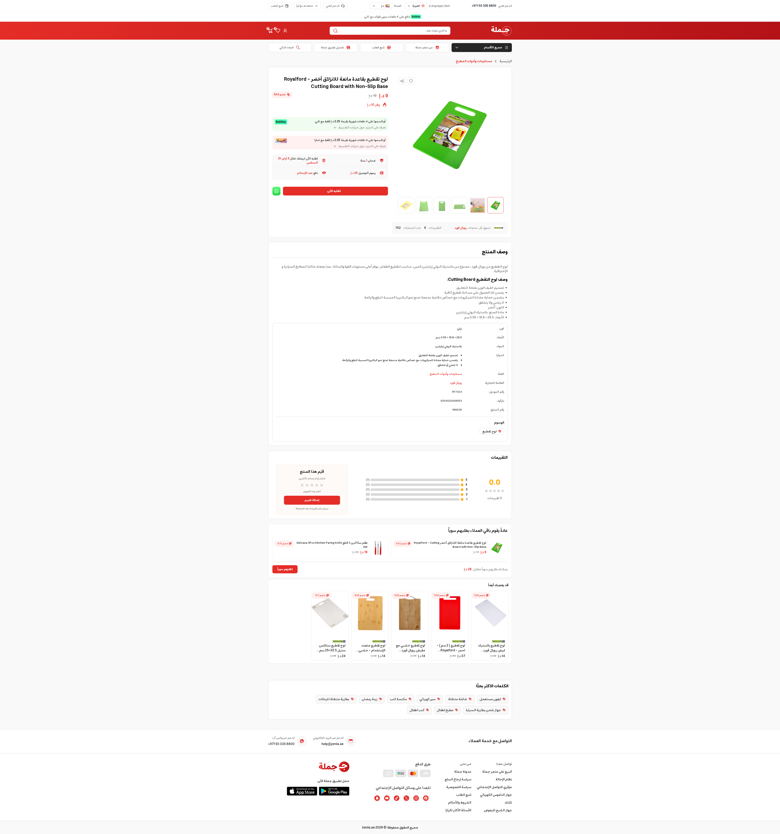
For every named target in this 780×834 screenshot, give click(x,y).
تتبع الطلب (277, 5)
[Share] (402, 81)
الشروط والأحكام (459, 802)
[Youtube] (387, 798)
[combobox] (416, 6)
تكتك (508, 802)
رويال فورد (456, 383)
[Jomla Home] (501, 30)
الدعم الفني (332, 5)
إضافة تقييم (311, 500)
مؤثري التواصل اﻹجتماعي (494, 787)
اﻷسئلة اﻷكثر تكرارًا (458, 810)
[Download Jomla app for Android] (334, 791)
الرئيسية (505, 61)
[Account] (285, 30)
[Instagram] (416, 798)
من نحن (465, 763)
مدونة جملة (462, 771)
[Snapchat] (377, 798)
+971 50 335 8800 (484, 6)
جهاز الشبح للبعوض (498, 810)
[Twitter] (406, 798)
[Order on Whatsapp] (276, 191)
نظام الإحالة (504, 779)
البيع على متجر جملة (497, 771)
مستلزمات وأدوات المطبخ (446, 374)
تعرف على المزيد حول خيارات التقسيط (362, 128)
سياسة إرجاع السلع (458, 779)
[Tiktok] (396, 798)
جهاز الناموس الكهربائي (496, 794)
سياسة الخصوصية (458, 787)
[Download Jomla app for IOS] (302, 791)
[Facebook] (426, 798)
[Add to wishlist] (411, 81)
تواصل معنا (504, 763)
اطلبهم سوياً (285, 569)
